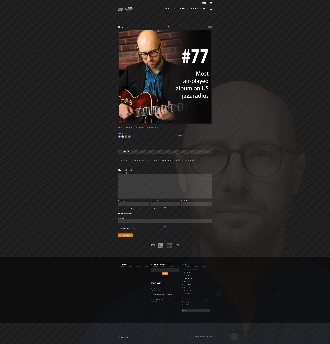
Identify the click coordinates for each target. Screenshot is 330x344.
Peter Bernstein (187, 296)
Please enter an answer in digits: (127, 213)
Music (174, 9)
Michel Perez (187, 287)
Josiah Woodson (188, 284)
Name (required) (122, 201)
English (202, 9)
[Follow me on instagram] (208, 3)
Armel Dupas (187, 272)
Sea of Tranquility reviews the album (160, 299)
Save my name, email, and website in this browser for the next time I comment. (139, 209)
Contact (193, 9)
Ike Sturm (186, 281)
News (168, 27)
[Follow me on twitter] (211, 3)
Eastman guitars (187, 275)
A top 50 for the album (156, 289)
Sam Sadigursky (187, 302)
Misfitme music (187, 290)
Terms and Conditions (206, 336)
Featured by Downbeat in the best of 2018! (161, 294)
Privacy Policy (196, 336)
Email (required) (154, 201)
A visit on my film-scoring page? (191, 269)
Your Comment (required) (125, 173)
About (167, 9)
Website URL (184, 201)
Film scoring (184, 9)
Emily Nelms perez (188, 278)
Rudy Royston (187, 299)
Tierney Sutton (187, 305)
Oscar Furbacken (188, 293)
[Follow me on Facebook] (203, 3)
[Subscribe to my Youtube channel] (205, 3)
